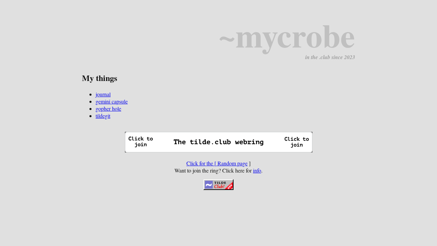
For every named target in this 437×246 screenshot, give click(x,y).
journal (103, 94)
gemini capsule (112, 101)
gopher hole (108, 108)
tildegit (103, 115)
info (257, 170)
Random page (232, 163)
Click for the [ (201, 163)
